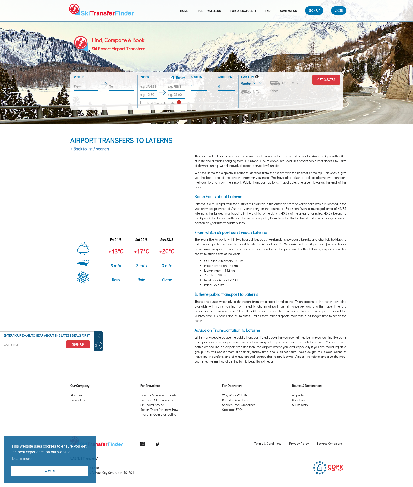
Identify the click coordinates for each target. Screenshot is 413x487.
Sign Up (314, 10)
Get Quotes (326, 79)
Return (180, 77)
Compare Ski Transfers (156, 400)
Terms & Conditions (267, 443)
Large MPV (289, 83)
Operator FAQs (232, 409)
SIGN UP (78, 344)
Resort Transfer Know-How (159, 409)
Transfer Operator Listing (158, 414)
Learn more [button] (22, 458)
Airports (298, 395)
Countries (298, 400)
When (162, 77)
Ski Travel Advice (152, 404)
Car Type (248, 77)
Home (184, 11)
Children (225, 77)
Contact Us (288, 11)
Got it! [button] (50, 471)
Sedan (257, 83)
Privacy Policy (299, 443)
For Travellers (209, 11)
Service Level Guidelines (238, 404)
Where (79, 77)
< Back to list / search (89, 149)
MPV (255, 91)
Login (338, 10)
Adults (196, 77)
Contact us (77, 400)
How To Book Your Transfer (159, 395)
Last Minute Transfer (161, 103)
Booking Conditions (329, 443)
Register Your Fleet (235, 400)
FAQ (268, 11)
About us (76, 395)
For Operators (242, 11)
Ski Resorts (300, 404)
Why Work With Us (235, 395)
